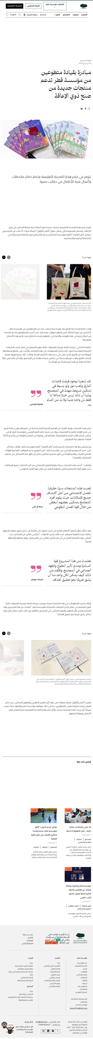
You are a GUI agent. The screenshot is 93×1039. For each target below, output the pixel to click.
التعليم (84, 14)
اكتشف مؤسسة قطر (55, 4)
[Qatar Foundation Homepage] (82, 6)
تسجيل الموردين (81, 992)
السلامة (43, 14)
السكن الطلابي (54, 977)
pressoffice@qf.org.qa (78, 1008)
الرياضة (44, 847)
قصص (85, 969)
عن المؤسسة (82, 963)
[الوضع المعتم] (19, 14)
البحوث (75, 14)
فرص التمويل (55, 974)
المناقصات (83, 989)
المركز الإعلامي (33, 5)
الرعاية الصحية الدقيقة (25, 980)
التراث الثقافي (73, 906)
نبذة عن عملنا (28, 934)
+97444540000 (44, 1025)
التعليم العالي (55, 969)
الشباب (79, 839)
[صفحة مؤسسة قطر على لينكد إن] (48, 1031)
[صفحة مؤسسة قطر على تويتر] (57, 1031)
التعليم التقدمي (54, 986)
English (13, 14)
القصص (30, 937)
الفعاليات (29, 940)
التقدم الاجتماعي (84, 842)
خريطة (84, 983)
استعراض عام (82, 986)
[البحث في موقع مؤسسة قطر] (7, 14)
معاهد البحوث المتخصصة (24, 966)
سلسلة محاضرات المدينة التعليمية (20, 997)
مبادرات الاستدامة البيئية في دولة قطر (21, 973)
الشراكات (84, 977)
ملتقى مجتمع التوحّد (25, 1000)
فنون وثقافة (86, 906)
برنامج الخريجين (55, 983)
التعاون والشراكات (84, 909)
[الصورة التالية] (4, 257)
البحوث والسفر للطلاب (52, 980)
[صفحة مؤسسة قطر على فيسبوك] (52, 1031)
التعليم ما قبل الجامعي (52, 966)
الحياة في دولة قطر (26, 994)
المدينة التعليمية (14, 5)
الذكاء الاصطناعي (26, 977)
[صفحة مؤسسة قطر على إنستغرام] (43, 1031)
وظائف (84, 980)
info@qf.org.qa (41, 1022)
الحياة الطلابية (55, 971)
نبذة (58, 963)
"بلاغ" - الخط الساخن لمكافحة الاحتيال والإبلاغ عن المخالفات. (77, 1030)
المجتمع (66, 14)
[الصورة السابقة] (9, 257)
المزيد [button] (57, 14)
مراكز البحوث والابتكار (25, 969)
